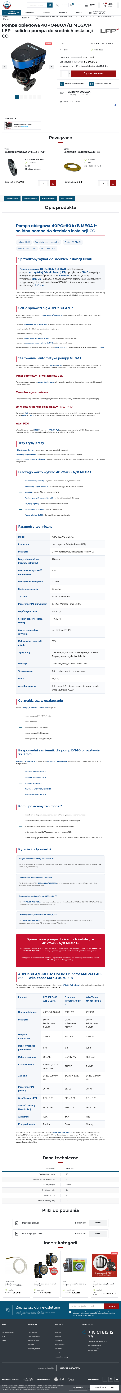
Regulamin (31, 1344)
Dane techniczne (30, 198)
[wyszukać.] (49, 5)
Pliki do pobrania (48, 198)
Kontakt (4, 1340)
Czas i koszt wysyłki (34, 1336)
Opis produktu (12, 198)
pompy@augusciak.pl (94, 1345)
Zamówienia (58, 1340)
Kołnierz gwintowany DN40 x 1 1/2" (24, 152)
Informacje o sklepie (8, 1332)
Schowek (57, 1353)
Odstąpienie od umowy (61, 1357)
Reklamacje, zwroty (33, 1340)
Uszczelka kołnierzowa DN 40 (82, 152)
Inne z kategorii (67, 198)
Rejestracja (58, 1336)
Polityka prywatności (34, 1348)
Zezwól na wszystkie (104, 1387)
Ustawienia (78, 1387)
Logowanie (58, 1332)
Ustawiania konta (59, 1344)
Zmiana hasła (59, 1348)
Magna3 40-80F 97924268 (23, 124)
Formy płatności (32, 1332)
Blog (3, 1336)
